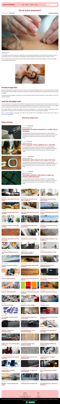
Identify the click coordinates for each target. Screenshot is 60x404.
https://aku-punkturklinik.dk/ (7, 114)
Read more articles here (30, 118)
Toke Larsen (12, 13)
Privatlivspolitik (31, 402)
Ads (23, 4)
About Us (27, 4)
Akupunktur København (53, 13)
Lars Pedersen (30, 171)
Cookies (31, 4)
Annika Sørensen (31, 156)
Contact (36, 4)
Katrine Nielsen (30, 125)
